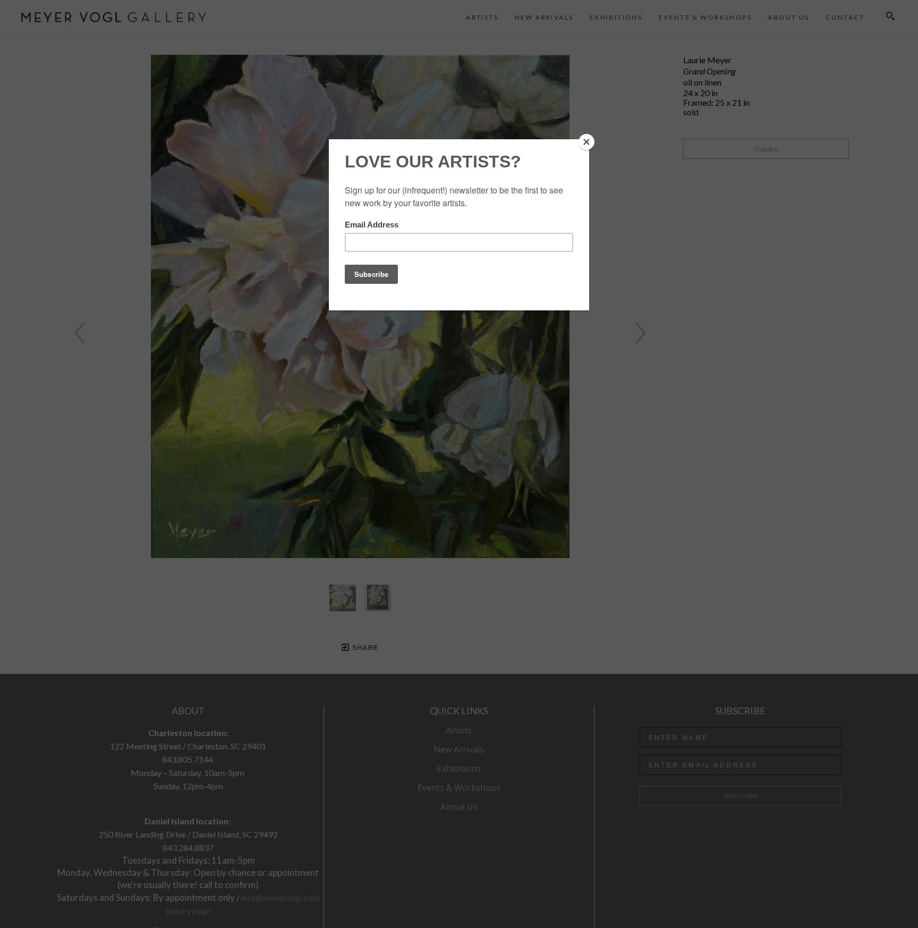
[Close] (586, 142)
